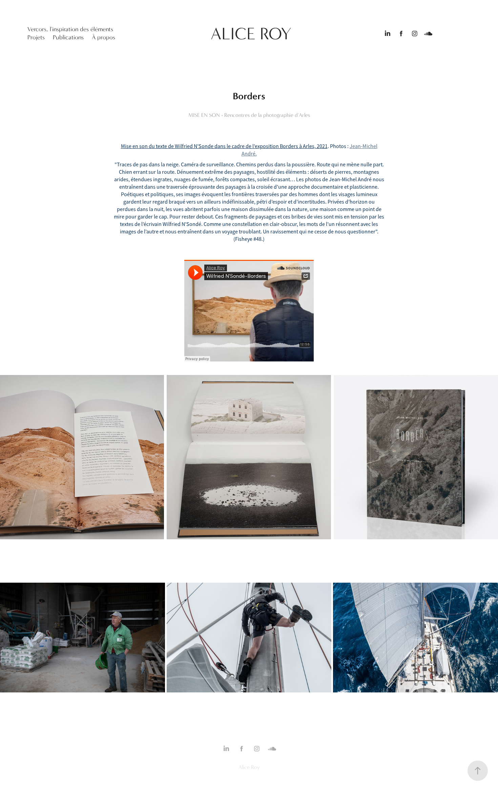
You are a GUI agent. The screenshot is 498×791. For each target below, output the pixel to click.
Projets (36, 37)
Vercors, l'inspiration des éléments (70, 29)
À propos (103, 37)
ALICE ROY (251, 34)
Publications (68, 37)
